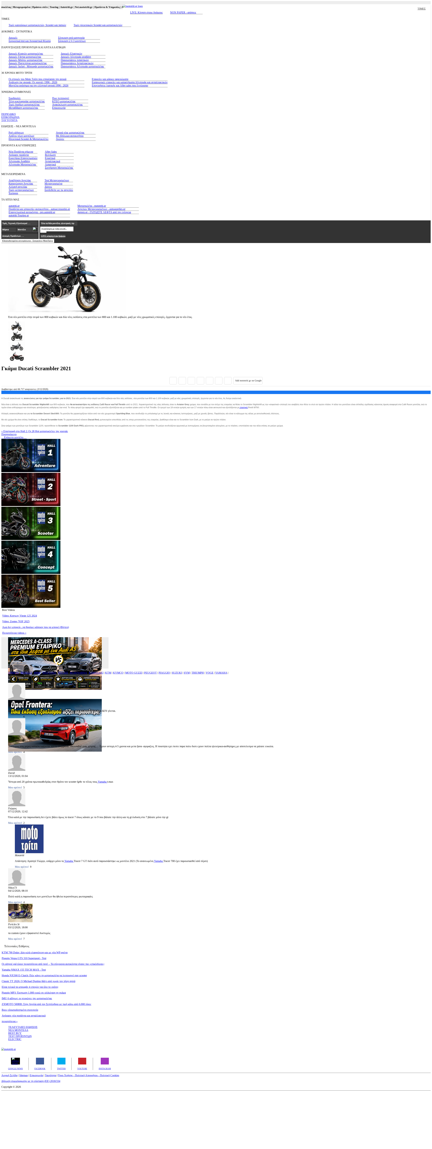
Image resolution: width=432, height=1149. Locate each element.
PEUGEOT (150, 672)
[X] (182, 380)
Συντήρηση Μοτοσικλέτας (59, 167)
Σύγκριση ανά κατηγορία (71, 37)
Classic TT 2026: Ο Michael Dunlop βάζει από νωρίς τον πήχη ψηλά (38, 981)
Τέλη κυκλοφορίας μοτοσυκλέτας (27, 101)
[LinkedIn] (218, 380)
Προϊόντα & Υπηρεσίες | (92, 7)
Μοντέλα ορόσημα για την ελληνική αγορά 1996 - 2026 (38, 85)
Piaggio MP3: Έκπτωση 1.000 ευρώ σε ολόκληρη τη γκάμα (34, 992)
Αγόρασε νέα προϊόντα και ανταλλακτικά (24, 1015)
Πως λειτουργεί (60, 98)
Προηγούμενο (9, 434)
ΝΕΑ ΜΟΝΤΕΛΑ (18, 1030)
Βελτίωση (50, 154)
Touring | (39, 7)
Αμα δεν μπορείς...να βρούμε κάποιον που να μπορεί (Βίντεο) (35, 627)
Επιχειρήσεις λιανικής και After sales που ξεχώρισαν (120, 85)
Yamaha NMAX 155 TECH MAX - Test (24, 969)
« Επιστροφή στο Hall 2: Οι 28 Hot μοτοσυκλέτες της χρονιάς (34, 431)
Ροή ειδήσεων (16, 132)
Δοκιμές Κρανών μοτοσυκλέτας (26, 53)
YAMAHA (221, 672)
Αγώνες (60, 139)
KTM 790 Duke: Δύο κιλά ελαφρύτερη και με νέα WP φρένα (35, 952)
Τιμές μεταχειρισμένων (21, 189)
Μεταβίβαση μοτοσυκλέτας (23, 107)
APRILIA (13, 672)
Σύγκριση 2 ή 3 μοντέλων (72, 40)
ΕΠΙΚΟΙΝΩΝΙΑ (10, 117)
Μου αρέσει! (15, 787)
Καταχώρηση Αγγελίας (21, 183)
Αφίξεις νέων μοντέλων (21, 135)
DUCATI (63, 672)
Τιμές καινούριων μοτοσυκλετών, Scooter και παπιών (37, 25)
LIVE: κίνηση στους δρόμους (53, 236)
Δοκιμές (13, 37)
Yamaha (102, 781)
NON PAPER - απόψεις (183, 12)
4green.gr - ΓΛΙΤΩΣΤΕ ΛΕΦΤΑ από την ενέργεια (104, 212)
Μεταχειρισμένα (53, 183)
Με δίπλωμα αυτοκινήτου (70, 135)
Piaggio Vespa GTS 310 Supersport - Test (24, 958)
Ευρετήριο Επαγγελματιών (23, 158)
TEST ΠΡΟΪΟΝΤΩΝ (20, 1036)
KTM (108, 672)
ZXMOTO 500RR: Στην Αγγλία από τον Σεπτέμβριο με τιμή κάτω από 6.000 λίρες (46, 1004)
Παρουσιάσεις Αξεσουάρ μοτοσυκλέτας (82, 66)
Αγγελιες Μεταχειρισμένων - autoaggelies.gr (101, 209)
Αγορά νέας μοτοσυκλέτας (70, 132)
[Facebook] (173, 380)
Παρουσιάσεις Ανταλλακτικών (77, 63)
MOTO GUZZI (133, 672)
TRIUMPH (198, 672)
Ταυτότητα (50, 1075)
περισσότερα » (10, 1021)
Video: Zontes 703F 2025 (16, 621)
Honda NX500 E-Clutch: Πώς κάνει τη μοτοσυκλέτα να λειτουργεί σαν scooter (44, 975)
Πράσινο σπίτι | (25, 7)
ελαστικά (243, 407)
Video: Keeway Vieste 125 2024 (19, 615)
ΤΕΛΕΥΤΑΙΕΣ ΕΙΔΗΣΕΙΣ (22, 1027)
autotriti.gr (14, 205)
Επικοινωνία (58, 107)
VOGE (209, 672)
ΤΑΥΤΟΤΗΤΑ (9, 120)
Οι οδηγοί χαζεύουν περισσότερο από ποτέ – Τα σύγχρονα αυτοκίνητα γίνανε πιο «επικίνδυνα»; (53, 964)
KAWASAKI (96, 672)
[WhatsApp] (209, 380)
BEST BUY (15, 1033)
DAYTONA (49, 672)
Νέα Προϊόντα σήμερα (21, 151)
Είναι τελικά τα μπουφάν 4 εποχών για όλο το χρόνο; (30, 986)
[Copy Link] (228, 380)
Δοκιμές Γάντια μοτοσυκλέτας (25, 56)
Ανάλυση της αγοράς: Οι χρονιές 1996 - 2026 (33, 82)
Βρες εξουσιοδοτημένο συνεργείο (20, 1009)
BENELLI (26, 672)
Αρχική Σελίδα (9, 1075)
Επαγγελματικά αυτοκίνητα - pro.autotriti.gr (32, 212)
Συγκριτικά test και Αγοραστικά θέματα (30, 40)
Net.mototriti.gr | (69, 7)
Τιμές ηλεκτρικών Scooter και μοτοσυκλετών (98, 25)
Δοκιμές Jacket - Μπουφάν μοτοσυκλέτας (31, 66)
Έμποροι (13, 193)
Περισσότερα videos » (14, 632)
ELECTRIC (14, 1039)
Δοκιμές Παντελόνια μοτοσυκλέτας (28, 63)
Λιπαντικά (50, 164)
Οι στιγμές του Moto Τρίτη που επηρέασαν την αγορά (37, 79)
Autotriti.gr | (51, 7)
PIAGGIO (164, 672)
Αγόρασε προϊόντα (19, 154)
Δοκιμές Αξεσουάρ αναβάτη (76, 56)
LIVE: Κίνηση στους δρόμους (146, 12)
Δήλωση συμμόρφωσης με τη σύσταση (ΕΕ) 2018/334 (30, 1081)
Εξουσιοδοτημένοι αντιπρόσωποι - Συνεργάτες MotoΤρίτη (27, 241)
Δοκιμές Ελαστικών (71, 53)
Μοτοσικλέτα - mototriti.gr (91, 205)
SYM (187, 672)
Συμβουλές (15, 98)
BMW (37, 672)
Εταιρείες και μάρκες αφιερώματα (110, 79)
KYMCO (118, 672)
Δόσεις (48, 186)
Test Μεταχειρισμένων (57, 180)
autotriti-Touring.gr (19, 215)
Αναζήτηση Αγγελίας (20, 180)
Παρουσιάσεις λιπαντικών (75, 60)
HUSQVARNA (78, 672)
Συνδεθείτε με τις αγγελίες (59, 189)
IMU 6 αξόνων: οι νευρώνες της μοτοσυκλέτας (27, 998)
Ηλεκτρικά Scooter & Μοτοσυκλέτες (28, 139)
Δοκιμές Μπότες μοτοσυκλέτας (25, 60)
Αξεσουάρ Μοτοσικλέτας (22, 164)
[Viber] (200, 380)
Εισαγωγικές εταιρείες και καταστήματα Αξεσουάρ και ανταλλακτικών (130, 82)
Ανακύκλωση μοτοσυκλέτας (67, 104)
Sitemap (23, 1075)
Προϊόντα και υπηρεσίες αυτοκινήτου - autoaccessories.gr (39, 209)
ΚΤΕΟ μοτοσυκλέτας (63, 101)
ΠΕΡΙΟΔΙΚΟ (8, 114)
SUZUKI (177, 672)
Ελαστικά (50, 158)
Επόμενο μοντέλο (12, 437)
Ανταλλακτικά (52, 161)
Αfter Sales (51, 151)
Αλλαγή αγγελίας (18, 186)
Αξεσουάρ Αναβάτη (19, 161)
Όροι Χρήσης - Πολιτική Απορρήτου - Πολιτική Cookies (88, 1075)
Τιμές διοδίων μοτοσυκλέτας (24, 104)
